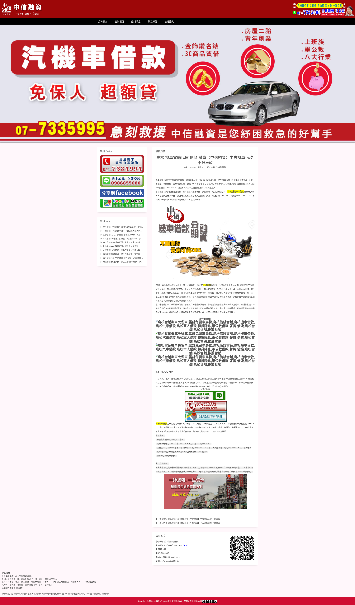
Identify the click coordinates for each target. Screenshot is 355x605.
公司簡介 (102, 21)
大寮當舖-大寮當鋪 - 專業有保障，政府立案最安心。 (125, 250)
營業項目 (119, 21)
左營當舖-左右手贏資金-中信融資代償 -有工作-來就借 (126, 235)
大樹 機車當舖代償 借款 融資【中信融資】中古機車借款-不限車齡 (191, 523)
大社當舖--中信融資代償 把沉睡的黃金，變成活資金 (125, 227)
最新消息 (136, 21)
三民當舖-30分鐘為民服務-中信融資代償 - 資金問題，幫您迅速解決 (132, 238)
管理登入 (169, 21)
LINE (249, 184)
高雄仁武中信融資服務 (218, 167)
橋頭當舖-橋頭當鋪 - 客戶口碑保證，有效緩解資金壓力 (126, 254)
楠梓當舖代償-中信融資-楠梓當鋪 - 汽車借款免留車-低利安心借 (130, 258)
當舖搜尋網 (188, 601)
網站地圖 (198, 601)
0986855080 (246, 196)
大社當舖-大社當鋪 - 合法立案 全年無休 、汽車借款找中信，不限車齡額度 (135, 262)
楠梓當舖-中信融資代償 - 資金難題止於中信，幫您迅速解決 (128, 242)
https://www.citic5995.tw (168, 561)
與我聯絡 (152, 21)
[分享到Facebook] (122, 193)
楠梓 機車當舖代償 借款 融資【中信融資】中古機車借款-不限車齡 (191, 519)
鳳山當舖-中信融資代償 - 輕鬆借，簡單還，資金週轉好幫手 (128, 246)
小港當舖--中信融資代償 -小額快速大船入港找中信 (124, 231)
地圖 (185, 545)
